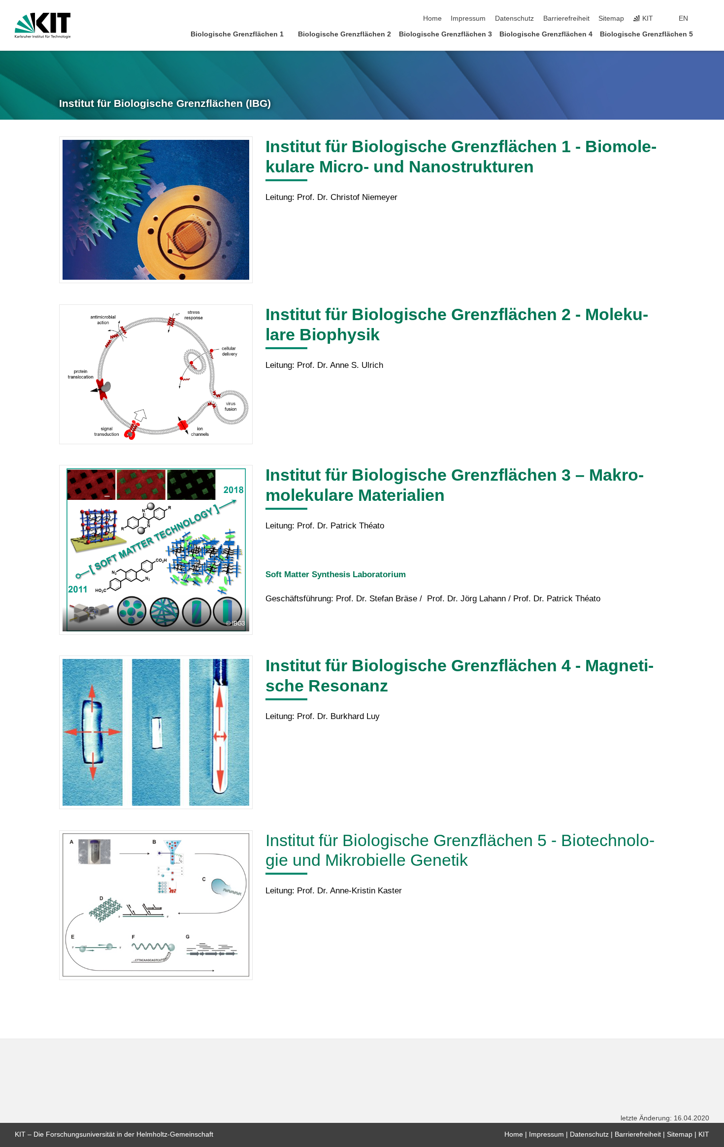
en (683, 18)
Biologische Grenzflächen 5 (646, 34)
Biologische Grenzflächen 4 (545, 34)
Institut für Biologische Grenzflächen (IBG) (165, 103)
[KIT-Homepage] (42, 25)
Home (432, 18)
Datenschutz (514, 18)
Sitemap (611, 18)
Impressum (468, 18)
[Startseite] (706, 34)
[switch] (706, 19)
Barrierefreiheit (566, 18)
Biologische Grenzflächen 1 (237, 34)
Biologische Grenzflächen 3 (445, 34)
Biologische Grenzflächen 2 (344, 34)
